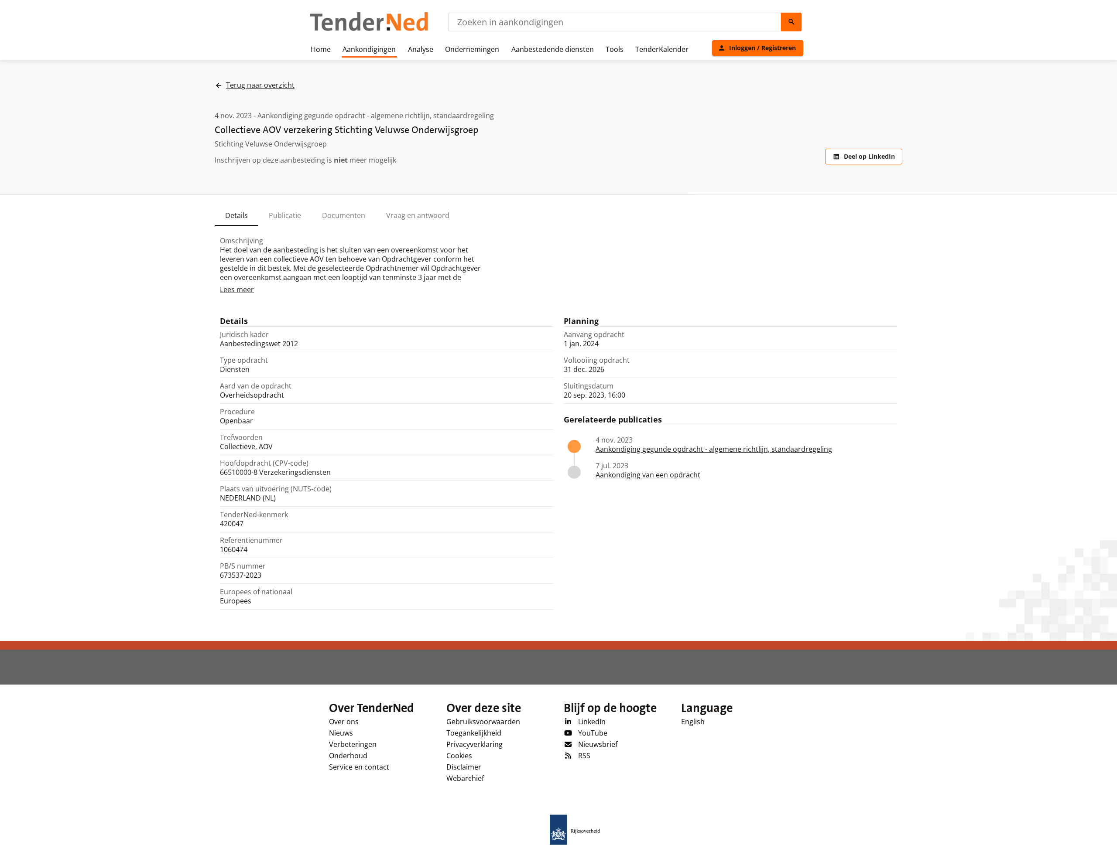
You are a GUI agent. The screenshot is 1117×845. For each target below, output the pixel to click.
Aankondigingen (369, 49)
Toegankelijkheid (473, 733)
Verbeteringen (353, 744)
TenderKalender (662, 49)
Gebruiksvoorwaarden (483, 721)
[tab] (236, 215)
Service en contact (359, 767)
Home (321, 49)
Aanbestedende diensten (552, 49)
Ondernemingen (472, 49)
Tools (615, 49)
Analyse (420, 49)
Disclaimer (463, 767)
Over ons (344, 721)
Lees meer (237, 289)
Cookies (459, 755)
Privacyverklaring (474, 744)
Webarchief (465, 778)
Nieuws (341, 733)
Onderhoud (348, 755)
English (693, 721)
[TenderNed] (369, 29)
